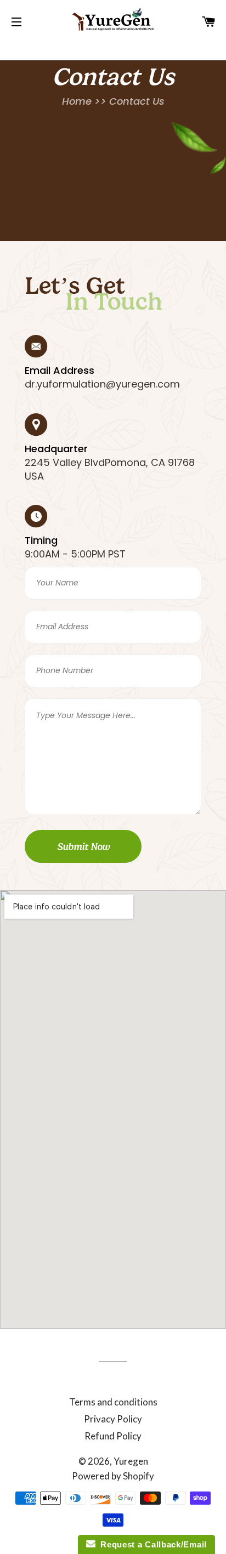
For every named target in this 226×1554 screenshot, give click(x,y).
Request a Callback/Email (151, 1544)
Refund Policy (113, 1436)
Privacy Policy (113, 1419)
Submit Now (83, 847)
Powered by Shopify (113, 1476)
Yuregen (131, 1461)
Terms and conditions (113, 1402)
